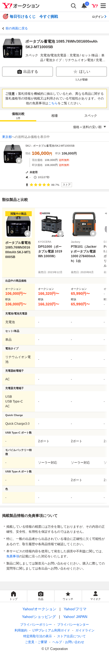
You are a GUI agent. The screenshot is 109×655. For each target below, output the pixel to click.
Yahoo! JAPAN (75, 617)
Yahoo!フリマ (75, 609)
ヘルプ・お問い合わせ (68, 642)
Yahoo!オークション (39, 609)
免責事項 (12, 556)
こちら (53, 103)
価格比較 (18, 116)
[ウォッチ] (19, 160)
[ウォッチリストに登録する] (27, 233)
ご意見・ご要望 (36, 642)
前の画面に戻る (17, 28)
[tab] (18, 115)
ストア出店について (71, 636)
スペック (90, 116)
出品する (30, 71)
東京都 (7, 136)
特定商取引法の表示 (37, 636)
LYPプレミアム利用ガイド (51, 630)
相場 (54, 116)
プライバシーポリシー (36, 624)
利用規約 (21, 630)
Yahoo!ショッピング (39, 617)
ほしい (84, 71)
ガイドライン (84, 630)
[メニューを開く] (103, 6)
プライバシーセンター (73, 624)
